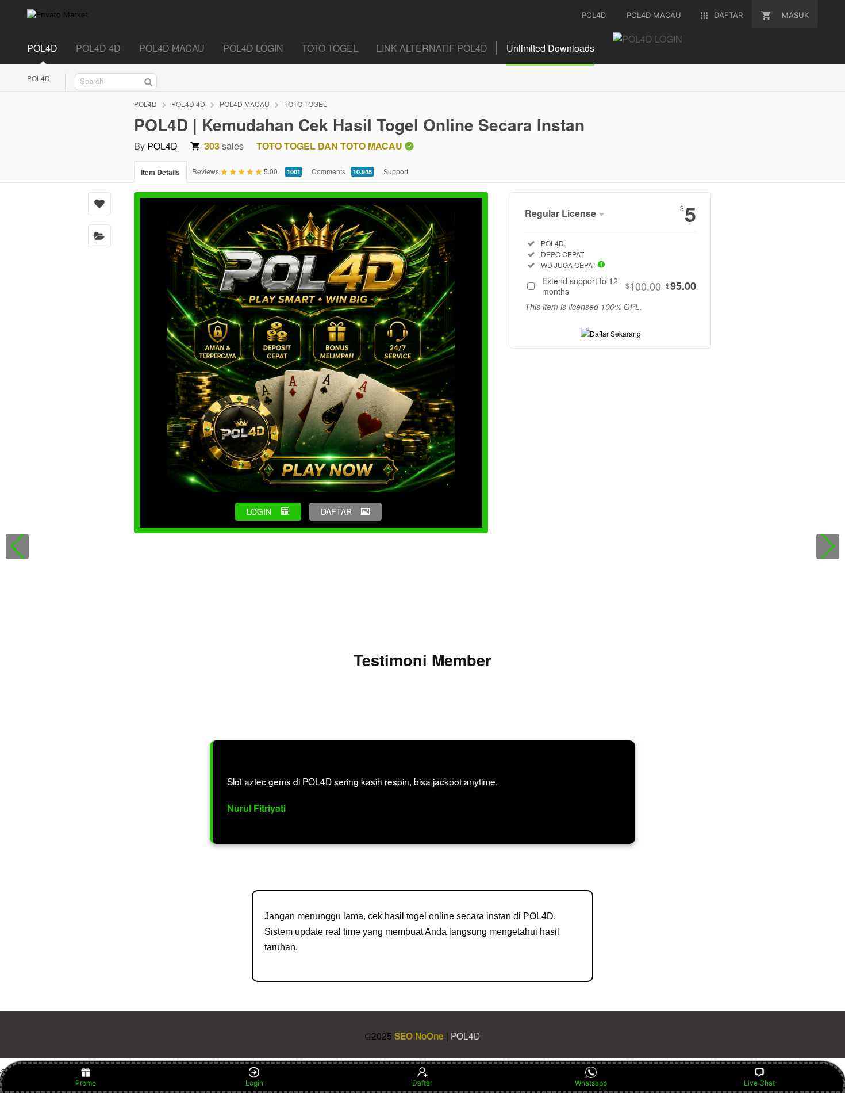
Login (254, 1083)
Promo (85, 1083)
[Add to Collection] (99, 235)
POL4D (42, 48)
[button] (17, 546)
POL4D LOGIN (253, 48)
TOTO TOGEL (330, 48)
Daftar (422, 1083)
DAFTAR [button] (336, 511)
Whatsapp (591, 1083)
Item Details (160, 172)
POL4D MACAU (172, 48)
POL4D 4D (98, 48)
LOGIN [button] (259, 511)
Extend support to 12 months (619, 286)
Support (395, 171)
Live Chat (759, 1083)
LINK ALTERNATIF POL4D (432, 48)
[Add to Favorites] (99, 203)
